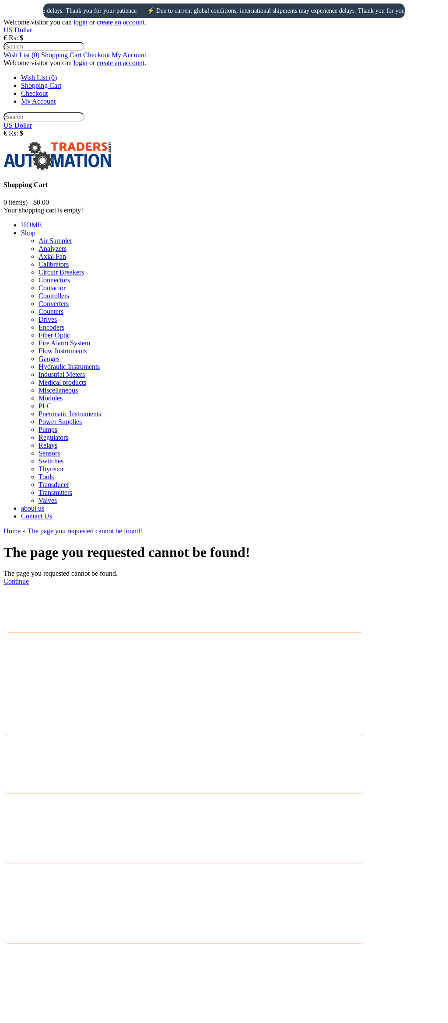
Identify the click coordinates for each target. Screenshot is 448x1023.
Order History (23, 885)
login (81, 22)
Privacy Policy (24, 654)
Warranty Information (33, 699)
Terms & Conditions (32, 677)
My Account (129, 55)
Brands (13, 804)
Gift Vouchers (23, 815)
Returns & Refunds (30, 688)
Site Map (16, 769)
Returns (14, 758)
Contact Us (19, 746)
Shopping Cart (61, 55)
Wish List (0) (21, 55)
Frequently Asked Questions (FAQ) (53, 711)
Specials (15, 838)
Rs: (13, 38)
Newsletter (18, 908)
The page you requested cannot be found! (85, 531)
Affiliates (16, 827)
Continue (16, 581)
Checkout (96, 55)
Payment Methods (28, 665)
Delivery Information (33, 643)
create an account (120, 22)
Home (12, 531)
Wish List (17, 896)
